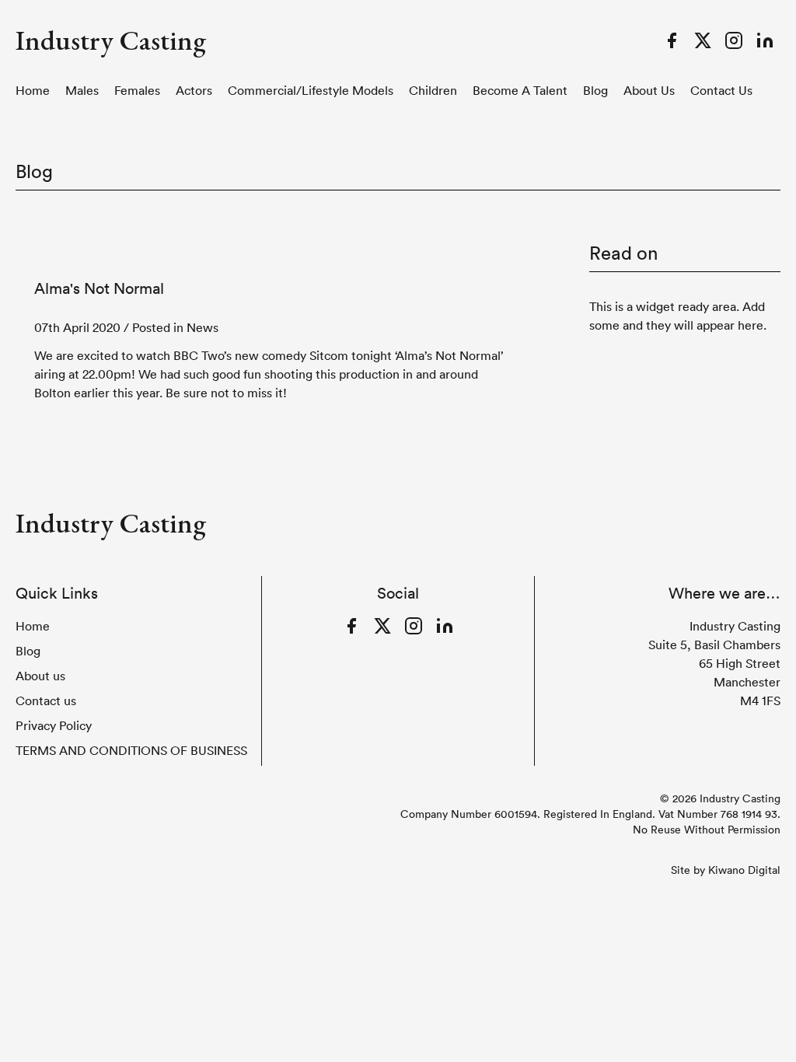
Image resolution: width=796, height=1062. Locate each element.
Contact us (721, 90)
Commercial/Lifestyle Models (310, 90)
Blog (595, 90)
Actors (194, 90)
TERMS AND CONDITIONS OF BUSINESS (131, 750)
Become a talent (520, 90)
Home (33, 90)
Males (82, 90)
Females (137, 90)
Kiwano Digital (744, 870)
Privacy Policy (54, 725)
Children (433, 90)
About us (649, 90)
